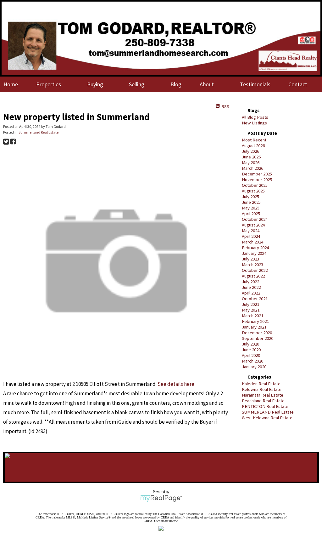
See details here (176, 384)
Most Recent (254, 140)
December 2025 (257, 174)
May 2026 (250, 162)
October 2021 (255, 298)
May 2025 (250, 208)
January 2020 (254, 366)
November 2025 (257, 179)
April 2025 (251, 213)
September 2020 (257, 338)
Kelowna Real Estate (261, 389)
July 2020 (250, 344)
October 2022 (255, 270)
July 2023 (250, 259)
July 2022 (250, 281)
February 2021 (255, 321)
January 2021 (254, 327)
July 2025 (250, 196)
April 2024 (251, 236)
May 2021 (250, 310)
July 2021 (250, 304)
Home (10, 84)
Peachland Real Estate (263, 401)
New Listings (254, 123)
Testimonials (255, 84)
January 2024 (254, 253)
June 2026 (251, 157)
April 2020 (251, 355)
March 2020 (252, 361)
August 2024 (253, 225)
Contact (297, 84)
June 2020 (251, 349)
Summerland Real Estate (38, 132)
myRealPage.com (161, 498)
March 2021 (252, 315)
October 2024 (255, 219)
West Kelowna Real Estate (267, 418)
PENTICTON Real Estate (265, 406)
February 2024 (255, 247)
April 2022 (251, 293)
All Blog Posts (255, 117)
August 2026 (253, 145)
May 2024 (250, 230)
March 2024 (252, 242)
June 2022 (251, 287)
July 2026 (250, 151)
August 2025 (253, 191)
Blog (175, 84)
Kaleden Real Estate (261, 383)
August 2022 (253, 276)
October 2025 (255, 185)
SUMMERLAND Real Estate (268, 412)
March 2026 (252, 168)
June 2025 (251, 202)
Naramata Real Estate (262, 395)
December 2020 (257, 332)
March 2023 (252, 264)
